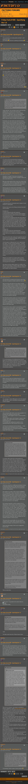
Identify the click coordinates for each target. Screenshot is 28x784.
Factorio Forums (11, 10)
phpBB (11, 781)
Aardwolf (2, 390)
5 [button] (18, 27)
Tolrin (2, 338)
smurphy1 (2, 151)
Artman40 (6, 529)
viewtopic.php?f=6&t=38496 (20, 708)
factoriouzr (2, 607)
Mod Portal (21, 1)
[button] (9, 27)
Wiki (16, 1)
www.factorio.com (5, 11)
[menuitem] (5, 14)
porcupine (2, 90)
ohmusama (3, 532)
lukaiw (2, 593)
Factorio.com (4, 1)
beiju (1, 43)
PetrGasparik (3, 29)
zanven (2, 271)
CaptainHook (3, 744)
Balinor (2, 370)
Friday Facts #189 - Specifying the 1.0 (13, 21)
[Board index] (11, 6)
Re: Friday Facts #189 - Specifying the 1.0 (12, 34)
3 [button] (15, 27)
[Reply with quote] (24, 30)
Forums (11, 1)
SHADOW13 (3, 404)
